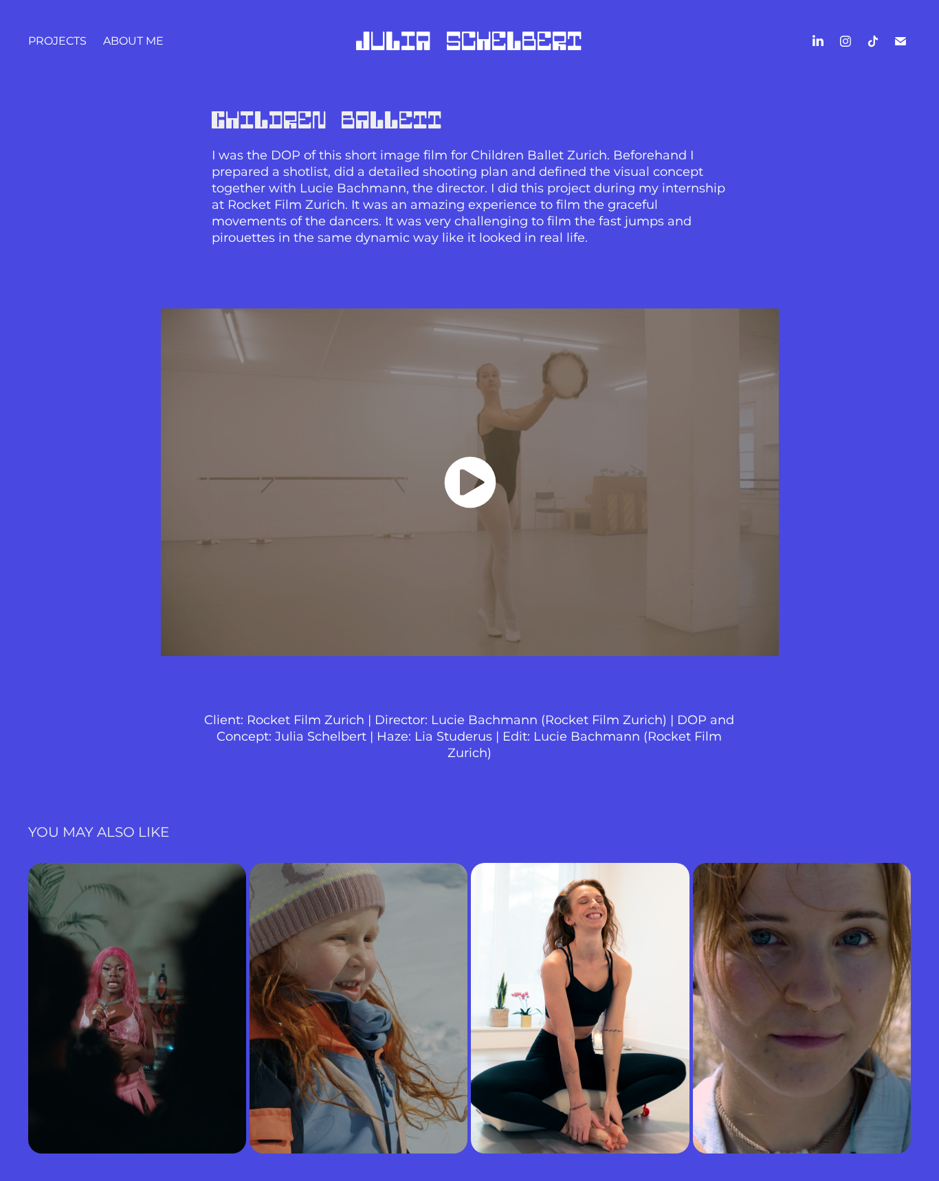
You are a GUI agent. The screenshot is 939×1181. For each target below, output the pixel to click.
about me (133, 41)
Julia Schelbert (469, 41)
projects (57, 41)
